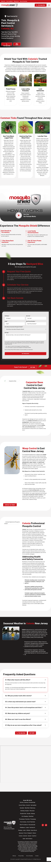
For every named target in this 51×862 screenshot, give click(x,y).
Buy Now (17, 44)
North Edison (29, 838)
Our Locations (9, 1)
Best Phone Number (31, 321)
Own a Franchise (23, 1)
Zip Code (28, 315)
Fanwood (26, 802)
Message (7, 332)
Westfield (27, 808)
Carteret (25, 835)
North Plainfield (31, 821)
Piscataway (33, 819)
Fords (25, 833)
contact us (42, 342)
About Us (3, 1)
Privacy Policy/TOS (8, 344)
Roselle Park (23, 813)
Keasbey (20, 830)
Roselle (28, 813)
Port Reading (25, 816)
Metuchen (32, 810)
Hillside (28, 830)
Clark (24, 838)
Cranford (34, 835)
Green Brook (34, 830)
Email (6, 321)
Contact (36, 855)
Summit (28, 805)
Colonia (20, 835)
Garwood (21, 833)
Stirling (22, 802)
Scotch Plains (22, 805)
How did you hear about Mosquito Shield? (14, 326)
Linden (27, 827)
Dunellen (22, 808)
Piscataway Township (24, 819)
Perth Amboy (23, 821)
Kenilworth (32, 827)
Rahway (33, 813)
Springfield (33, 805)
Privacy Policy (31, 851)
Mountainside (31, 824)
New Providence (24, 824)
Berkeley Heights (25, 810)
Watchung (32, 808)
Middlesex (22, 827)
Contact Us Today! (10, 504)
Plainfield (31, 816)
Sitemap (14, 855)
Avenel (29, 835)
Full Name (7, 315)
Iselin (24, 830)
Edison (34, 833)
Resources (16, 1)
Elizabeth (29, 833)
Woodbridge (32, 802)
